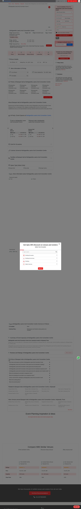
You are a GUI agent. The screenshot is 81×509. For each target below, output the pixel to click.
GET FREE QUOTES (72, 1)
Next (40, 268)
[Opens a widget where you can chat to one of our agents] (76, 506)
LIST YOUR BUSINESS (61, 1)
